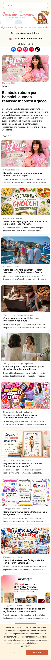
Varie (6, 86)
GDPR (27, 646)
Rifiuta (14, 652)
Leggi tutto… (7, 135)
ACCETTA (37, 652)
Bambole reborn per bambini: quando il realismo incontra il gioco (24, 96)
